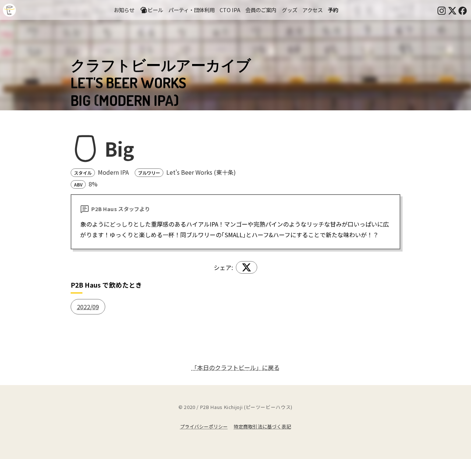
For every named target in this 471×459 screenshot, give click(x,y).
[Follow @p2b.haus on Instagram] (442, 10)
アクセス (312, 10)
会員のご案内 (260, 10)
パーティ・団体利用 (192, 10)
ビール (155, 10)
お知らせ (124, 10)
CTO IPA (230, 10)
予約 (333, 10)
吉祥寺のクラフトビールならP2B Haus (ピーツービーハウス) (9, 10)
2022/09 (88, 306)
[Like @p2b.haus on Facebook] (462, 10)
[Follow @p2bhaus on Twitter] (452, 10)
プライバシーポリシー (204, 426)
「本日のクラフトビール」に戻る (235, 367)
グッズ (289, 10)
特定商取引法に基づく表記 (262, 426)
